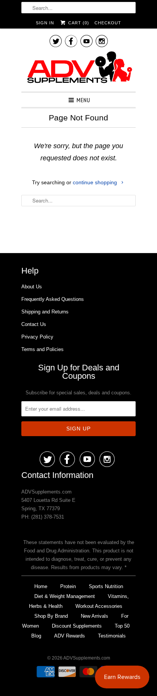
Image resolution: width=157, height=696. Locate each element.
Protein (68, 586)
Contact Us (33, 324)
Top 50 (122, 626)
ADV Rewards (69, 636)
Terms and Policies (42, 349)
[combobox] (78, 7)
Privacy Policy (37, 337)
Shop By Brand (51, 616)
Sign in (45, 23)
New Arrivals (94, 616)
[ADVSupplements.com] (78, 68)
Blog (36, 636)
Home (40, 586)
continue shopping (96, 182)
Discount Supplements (77, 626)
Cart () (78, 23)
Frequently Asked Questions (52, 299)
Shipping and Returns (45, 312)
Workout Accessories (98, 606)
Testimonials (112, 636)
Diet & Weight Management (64, 596)
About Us (31, 286)
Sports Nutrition (106, 586)
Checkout (108, 23)
